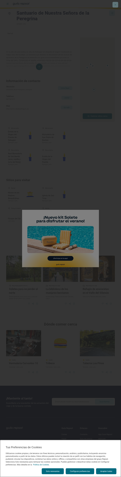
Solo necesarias (52, 471)
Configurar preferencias (80, 471)
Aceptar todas (106, 471)
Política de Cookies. (41, 465)
